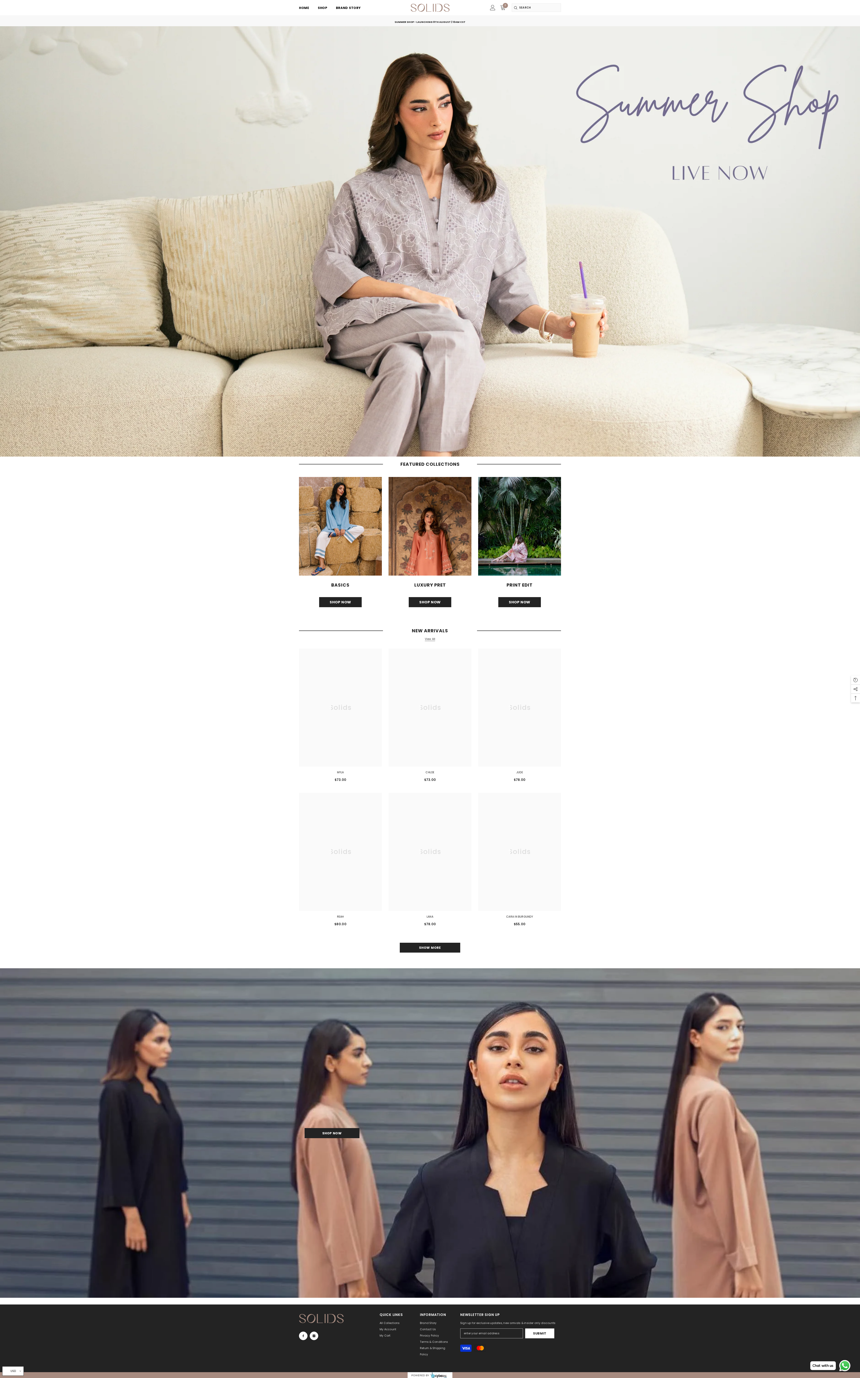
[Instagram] (314, 1336)
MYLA (340, 772)
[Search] (536, 7)
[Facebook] (303, 1336)
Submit (539, 1333)
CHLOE (430, 772)
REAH (340, 917)
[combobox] (536, 8)
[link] (492, 7)
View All (430, 639)
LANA (430, 917)
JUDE (519, 772)
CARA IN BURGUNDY (519, 917)
